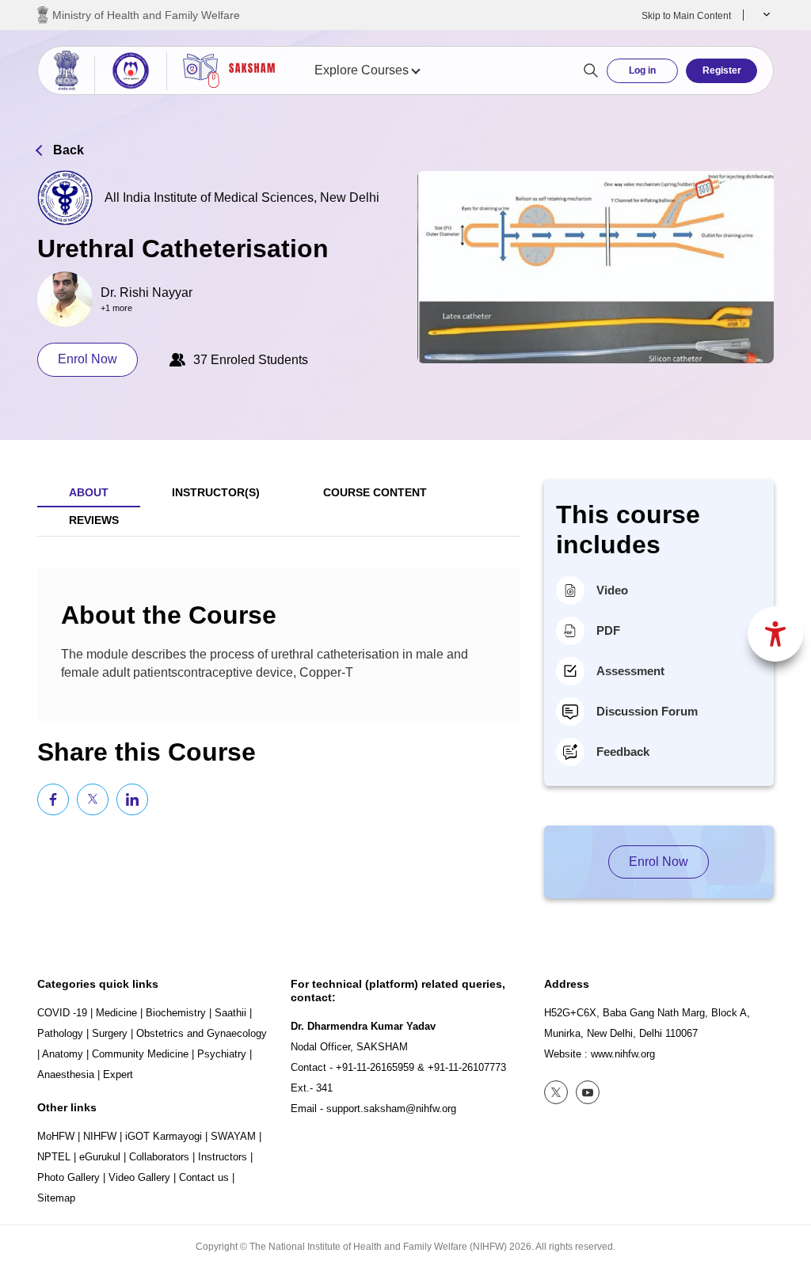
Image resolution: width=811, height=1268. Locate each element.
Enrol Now (87, 359)
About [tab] (89, 492)
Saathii (230, 1013)
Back (68, 150)
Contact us (204, 1177)
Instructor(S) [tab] (216, 492)
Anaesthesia (65, 1074)
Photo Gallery (68, 1177)
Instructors (222, 1157)
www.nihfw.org (623, 1054)
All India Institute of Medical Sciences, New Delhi (242, 197)
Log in (642, 70)
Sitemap (56, 1198)
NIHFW (99, 1136)
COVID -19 (62, 1013)
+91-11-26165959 (375, 1067)
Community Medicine (140, 1054)
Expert (118, 1074)
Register (721, 70)
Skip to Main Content (686, 15)
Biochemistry (176, 1013)
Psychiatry (221, 1054)
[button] (765, 15)
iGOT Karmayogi (163, 1136)
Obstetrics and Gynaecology (201, 1033)
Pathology (60, 1033)
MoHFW (55, 1136)
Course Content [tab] (375, 492)
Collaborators (159, 1157)
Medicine (116, 1013)
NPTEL (53, 1157)
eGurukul (99, 1157)
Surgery (110, 1033)
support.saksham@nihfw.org (391, 1108)
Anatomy (62, 1054)
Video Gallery (139, 1177)
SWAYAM (233, 1136)
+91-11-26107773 (467, 1067)
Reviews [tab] (94, 520)
